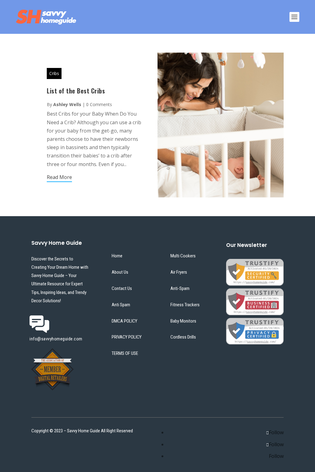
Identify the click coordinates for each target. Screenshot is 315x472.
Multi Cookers (183, 256)
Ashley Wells (67, 104)
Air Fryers (178, 272)
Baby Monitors (183, 321)
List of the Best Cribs (76, 90)
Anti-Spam (179, 288)
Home (117, 256)
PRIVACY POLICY (127, 337)
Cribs (54, 73)
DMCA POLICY (124, 321)
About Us (120, 272)
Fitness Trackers (185, 304)
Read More (59, 177)
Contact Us (122, 288)
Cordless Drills (183, 337)
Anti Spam (121, 304)
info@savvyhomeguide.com (56, 339)
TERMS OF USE (125, 353)
